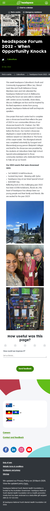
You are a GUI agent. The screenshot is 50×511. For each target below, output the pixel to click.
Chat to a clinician (26, 8)
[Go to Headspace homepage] (20, 3)
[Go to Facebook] (6, 450)
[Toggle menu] (4, 3)
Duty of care (7, 463)
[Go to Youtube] (29, 450)
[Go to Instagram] (21, 450)
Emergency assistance (33, 12)
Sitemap (6, 474)
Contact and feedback (13, 437)
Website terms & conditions (13, 466)
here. (26, 484)
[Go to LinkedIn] (14, 450)
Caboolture (20, 74)
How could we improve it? (14, 351)
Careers (6, 433)
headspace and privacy (11, 470)
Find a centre (16, 12)
